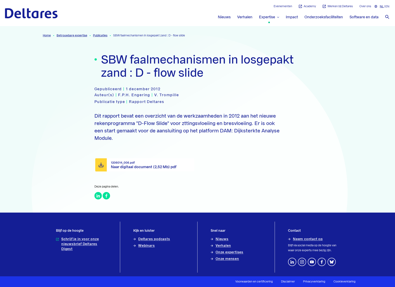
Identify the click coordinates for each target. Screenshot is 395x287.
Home (47, 35)
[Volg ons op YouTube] (312, 262)
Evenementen (283, 6)
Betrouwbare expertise (72, 35)
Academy (310, 6)
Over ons (365, 6)
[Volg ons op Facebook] (322, 262)
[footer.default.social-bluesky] (332, 262)
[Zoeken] (387, 17)
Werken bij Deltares (340, 6)
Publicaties (100, 35)
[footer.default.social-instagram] (302, 262)
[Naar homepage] (31, 13)
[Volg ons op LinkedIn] (292, 262)
